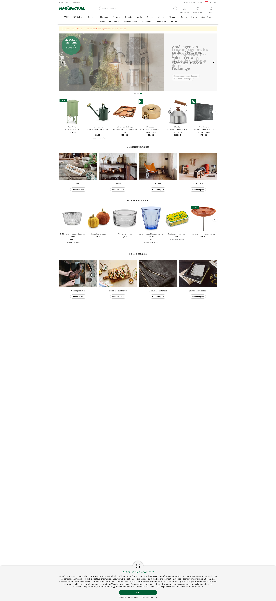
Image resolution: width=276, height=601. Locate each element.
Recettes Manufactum (118, 291)
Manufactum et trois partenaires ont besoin (79, 576)
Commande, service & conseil (192, 2)
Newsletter (77, 2)
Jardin (78, 183)
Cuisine (118, 183)
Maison (158, 183)
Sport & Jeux (198, 183)
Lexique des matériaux (158, 291)
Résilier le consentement (128, 597)
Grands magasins (65, 2)
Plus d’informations (149, 597)
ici (114, 586)
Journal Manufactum (197, 291)
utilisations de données (156, 576)
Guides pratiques (78, 291)
